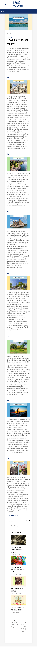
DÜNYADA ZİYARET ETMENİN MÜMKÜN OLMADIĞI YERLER (23, 629)
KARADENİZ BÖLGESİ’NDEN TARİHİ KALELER (14, 625)
